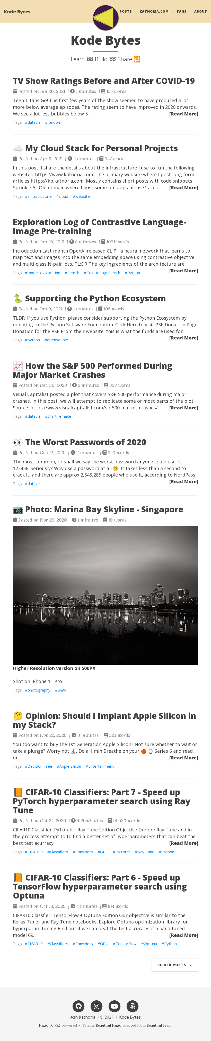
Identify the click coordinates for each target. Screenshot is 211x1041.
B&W (62, 690)
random (54, 122)
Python (133, 272)
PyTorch (123, 851)
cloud (63, 196)
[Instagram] (96, 1006)
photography (39, 690)
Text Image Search (103, 272)
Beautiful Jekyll (159, 1025)
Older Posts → (174, 964)
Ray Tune (146, 851)
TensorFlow (126, 943)
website (82, 196)
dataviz (34, 122)
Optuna (150, 943)
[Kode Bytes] (105, 17)
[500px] (132, 1006)
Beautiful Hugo (108, 1025)
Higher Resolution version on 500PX (54, 668)
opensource (57, 339)
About (200, 11)
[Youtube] (114, 1006)
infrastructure (40, 196)
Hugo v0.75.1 (49, 1025)
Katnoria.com (154, 11)
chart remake (59, 416)
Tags (182, 11)
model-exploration (44, 272)
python (34, 339)
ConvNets (84, 851)
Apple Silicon (70, 766)
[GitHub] (78, 1006)
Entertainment (101, 766)
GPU (104, 851)
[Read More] (183, 114)
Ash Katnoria (83, 1017)
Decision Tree (40, 766)
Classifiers (59, 851)
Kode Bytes (17, 11)
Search (73, 272)
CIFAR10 (35, 851)
